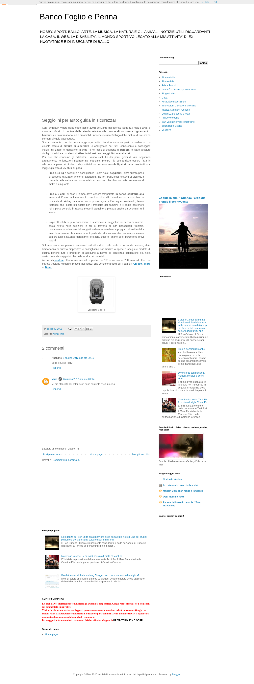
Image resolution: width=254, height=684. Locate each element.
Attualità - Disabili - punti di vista (179, 89)
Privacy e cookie (170, 117)
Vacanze (166, 130)
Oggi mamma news (174, 496)
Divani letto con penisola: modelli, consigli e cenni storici (191, 375)
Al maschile (58, 334)
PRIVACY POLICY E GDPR (128, 620)
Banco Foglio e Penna (78, 16)
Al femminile (168, 77)
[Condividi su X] (84, 329)
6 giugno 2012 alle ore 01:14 (78, 379)
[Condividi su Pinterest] (91, 329)
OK (215, 2)
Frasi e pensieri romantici (191, 349)
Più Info (205, 2)
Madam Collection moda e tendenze (183, 491)
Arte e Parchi (169, 85)
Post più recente (52, 454)
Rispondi (56, 367)
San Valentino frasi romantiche (178, 122)
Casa (164, 97)
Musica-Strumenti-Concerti (176, 109)
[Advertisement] (96, 84)
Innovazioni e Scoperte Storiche (179, 105)
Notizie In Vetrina (172, 479)
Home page (96, 454)
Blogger (176, 674)
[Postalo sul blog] (80, 329)
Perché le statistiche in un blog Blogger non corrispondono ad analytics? (100, 575)
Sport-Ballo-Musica (172, 125)
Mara (54, 379)
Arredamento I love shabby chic (181, 485)
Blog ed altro (168, 93)
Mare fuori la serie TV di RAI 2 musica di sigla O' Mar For (91, 556)
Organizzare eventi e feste (176, 113)
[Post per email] (69, 329)
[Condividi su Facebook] (87, 329)
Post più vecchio (140, 454)
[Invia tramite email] (76, 329)
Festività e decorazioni (174, 101)
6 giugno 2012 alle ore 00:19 (78, 358)
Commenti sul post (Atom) (66, 460)
